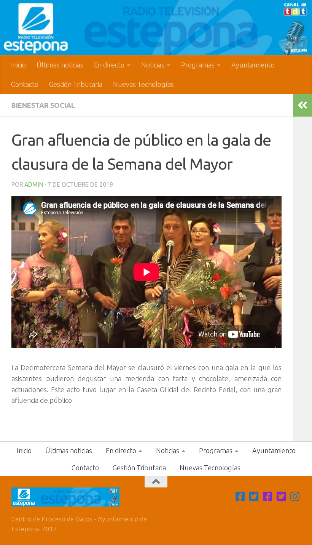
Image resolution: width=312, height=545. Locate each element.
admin (33, 184)
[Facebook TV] (240, 496)
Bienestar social (43, 105)
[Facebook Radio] (268, 496)
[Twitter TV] (254, 496)
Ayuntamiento (253, 65)
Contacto (24, 84)
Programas (198, 65)
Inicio (18, 65)
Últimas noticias (60, 65)
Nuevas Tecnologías (143, 84)
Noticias (152, 65)
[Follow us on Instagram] (295, 496)
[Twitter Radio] (281, 496)
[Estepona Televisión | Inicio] (156, 27)
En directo (109, 65)
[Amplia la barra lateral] (302, 105)
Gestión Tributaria (75, 84)
